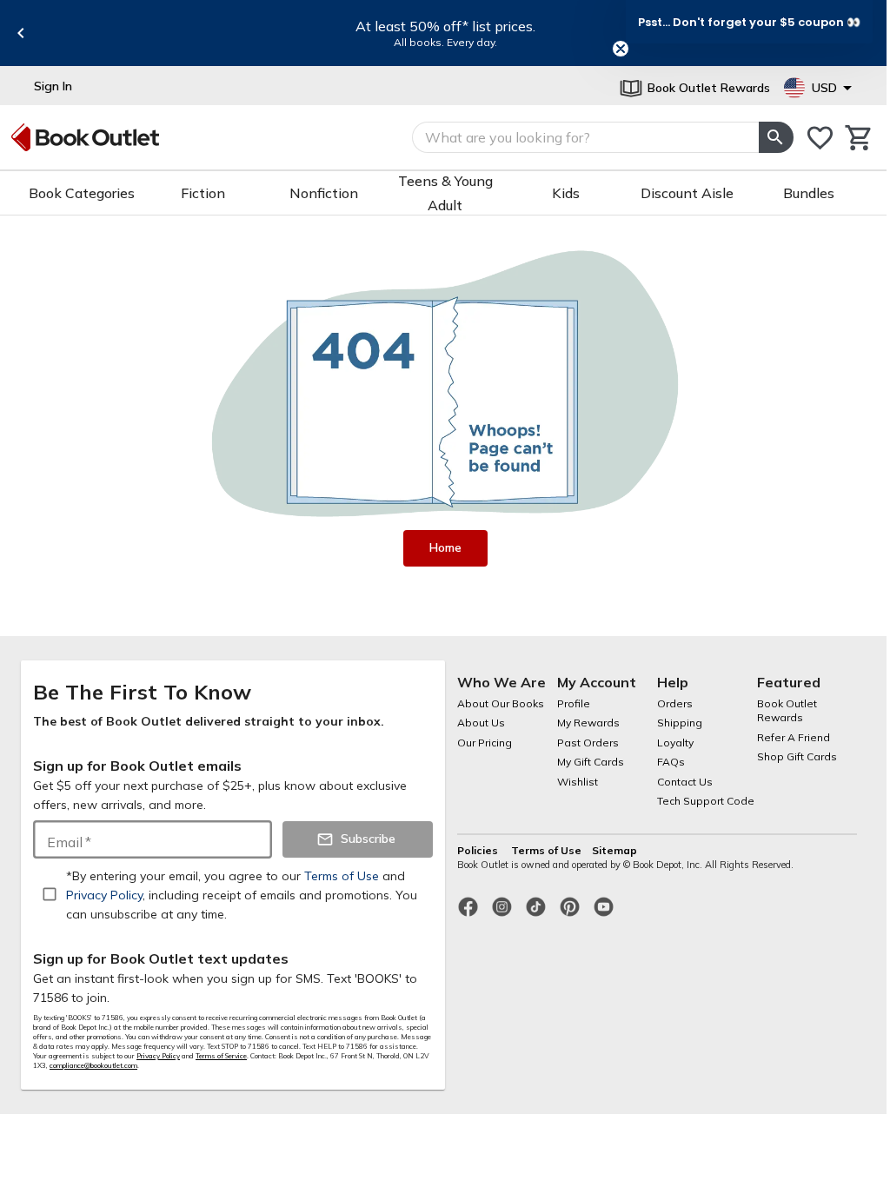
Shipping (679, 722)
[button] (749, 21)
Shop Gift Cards (797, 756)
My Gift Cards (590, 761)
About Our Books (500, 703)
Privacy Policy (158, 1055)
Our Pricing (484, 742)
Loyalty (675, 742)
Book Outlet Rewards (787, 711)
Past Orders (588, 742)
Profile (573, 703)
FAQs (671, 761)
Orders (675, 703)
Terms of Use (546, 850)
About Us (481, 722)
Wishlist (577, 781)
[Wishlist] (820, 137)
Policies (479, 850)
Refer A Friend (793, 737)
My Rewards (588, 722)
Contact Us (685, 781)
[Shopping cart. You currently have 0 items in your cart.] (859, 137)
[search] (776, 137)
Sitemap (614, 850)
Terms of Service (221, 1055)
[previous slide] (21, 33)
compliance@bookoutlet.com (93, 1065)
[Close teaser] (620, 48)
